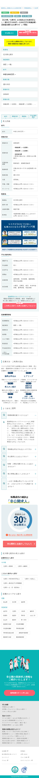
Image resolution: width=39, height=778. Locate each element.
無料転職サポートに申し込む (19, 693)
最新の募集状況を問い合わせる (27, 33)
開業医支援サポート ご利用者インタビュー (16, 743)
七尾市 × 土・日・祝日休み (11, 587)
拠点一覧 (23, 722)
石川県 (36, 8)
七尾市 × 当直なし (30, 579)
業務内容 (15, 116)
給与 (5, 116)
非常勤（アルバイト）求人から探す (13, 709)
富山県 (5, 602)
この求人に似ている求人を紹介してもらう (19, 306)
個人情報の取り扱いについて (9, 754)
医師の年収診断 (22, 738)
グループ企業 (24, 757)
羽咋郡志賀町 (20, 628)
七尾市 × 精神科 (8, 566)
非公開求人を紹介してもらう (19, 544)
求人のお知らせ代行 (8, 740)
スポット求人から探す (9, 711)
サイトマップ (5, 757)
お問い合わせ (24, 754)
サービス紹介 (6, 718)
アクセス (4, 760)
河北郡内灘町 (7, 628)
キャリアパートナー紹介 (10, 722)
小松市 (23, 611)
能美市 (14, 620)
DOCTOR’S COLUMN (20, 731)
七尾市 (14, 611)
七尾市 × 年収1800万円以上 (11, 579)
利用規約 (23, 751)
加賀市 (14, 615)
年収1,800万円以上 (7, 16)
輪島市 (32, 611)
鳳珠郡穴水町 (7, 637)
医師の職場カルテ (22, 740)
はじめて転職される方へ (20, 718)
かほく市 (32, 615)
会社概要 (4, 751)
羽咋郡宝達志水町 (8, 633)
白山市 (5, 620)
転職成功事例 (6, 725)
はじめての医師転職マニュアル (12, 720)
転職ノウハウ (6, 731)
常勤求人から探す (8, 707)
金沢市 (5, 611)
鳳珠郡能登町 (20, 637)
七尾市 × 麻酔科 (22, 566)
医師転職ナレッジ (8, 734)
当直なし (17, 16)
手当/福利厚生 (33, 116)
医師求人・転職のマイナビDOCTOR (11, 8)
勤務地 (24, 116)
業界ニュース (20, 736)
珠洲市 (5, 615)
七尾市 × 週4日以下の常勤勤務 (12, 583)
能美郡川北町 (7, 624)
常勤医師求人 (28, 8)
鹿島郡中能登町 (23, 633)
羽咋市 (23, 615)
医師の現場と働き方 (22, 734)
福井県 (23, 602)
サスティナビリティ (26, 760)
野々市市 (23, 620)
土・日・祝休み (27, 16)
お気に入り (10, 33)
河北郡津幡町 (20, 624)
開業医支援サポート (8, 738)
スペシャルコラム (8, 736)
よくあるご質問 (18, 725)
